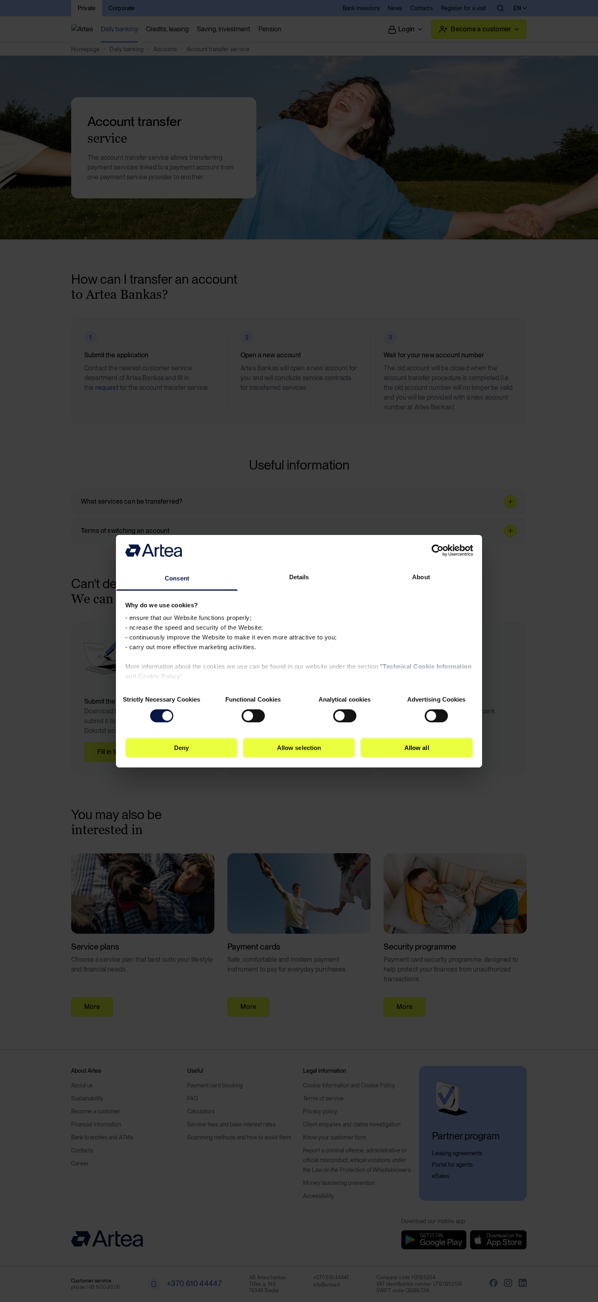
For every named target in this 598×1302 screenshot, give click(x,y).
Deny (181, 747)
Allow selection (299, 747)
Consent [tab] (177, 578)
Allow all (416, 747)
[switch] (253, 715)
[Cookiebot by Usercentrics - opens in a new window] (437, 550)
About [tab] (421, 577)
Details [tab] (299, 577)
